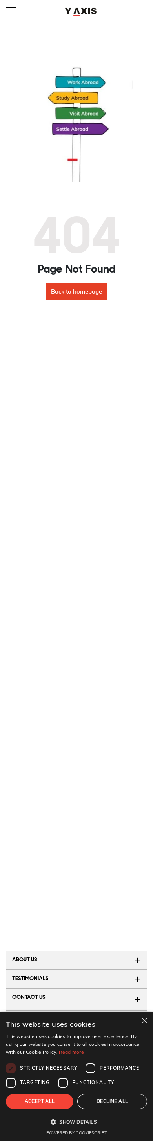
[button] (76, 1122)
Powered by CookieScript (76, 1133)
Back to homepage (76, 291)
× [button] (144, 1020)
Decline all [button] (112, 1101)
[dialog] (76, 1076)
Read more (71, 1052)
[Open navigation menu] (11, 10)
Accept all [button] (40, 1101)
